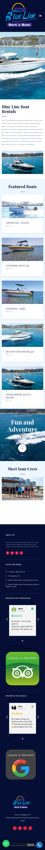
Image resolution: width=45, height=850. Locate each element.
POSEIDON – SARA (15, 309)
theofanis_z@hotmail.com (16, 572)
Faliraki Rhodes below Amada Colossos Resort (23, 580)
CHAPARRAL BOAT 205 (17, 265)
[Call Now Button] (39, 845)
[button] (6, 843)
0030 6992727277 (13, 576)
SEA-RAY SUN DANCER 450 (20, 351)
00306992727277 (25, 815)
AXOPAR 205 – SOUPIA (17, 223)
